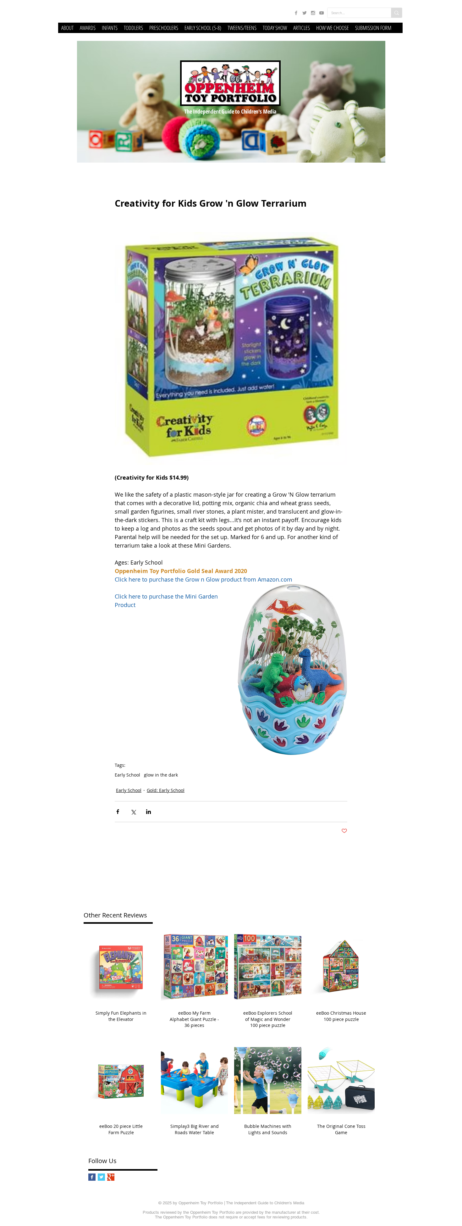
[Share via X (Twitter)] (133, 812)
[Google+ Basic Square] (110, 1177)
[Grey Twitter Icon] (304, 13)
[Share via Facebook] (118, 812)
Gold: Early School (165, 790)
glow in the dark (161, 774)
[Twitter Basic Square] (101, 1177)
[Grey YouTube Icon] (321, 13)
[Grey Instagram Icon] (313, 13)
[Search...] (396, 13)
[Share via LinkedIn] (148, 812)
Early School (127, 774)
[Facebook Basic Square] (92, 1177)
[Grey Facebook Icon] (296, 13)
